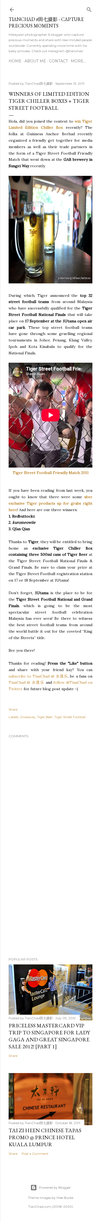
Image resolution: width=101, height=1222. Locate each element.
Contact (58, 61)
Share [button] (13, 709)
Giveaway (28, 717)
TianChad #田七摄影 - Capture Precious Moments (46, 22)
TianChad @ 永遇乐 (26, 682)
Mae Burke (65, 1198)
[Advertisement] (50, 910)
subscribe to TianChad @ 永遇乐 (38, 676)
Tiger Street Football (70, 717)
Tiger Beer (45, 717)
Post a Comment (35, 1154)
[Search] (89, 8)
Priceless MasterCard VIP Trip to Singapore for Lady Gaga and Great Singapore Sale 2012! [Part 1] (49, 1036)
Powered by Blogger (55, 1187)
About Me (35, 61)
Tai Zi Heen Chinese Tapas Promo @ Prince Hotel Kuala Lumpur (45, 1137)
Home (15, 61)
